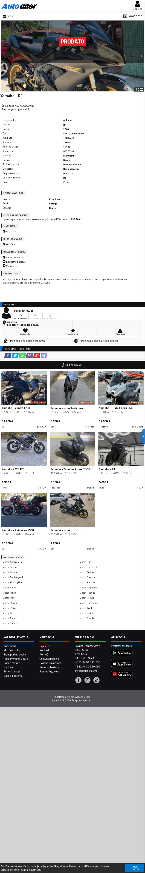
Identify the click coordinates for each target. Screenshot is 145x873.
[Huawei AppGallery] (121, 674)
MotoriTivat (86, 608)
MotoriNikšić (9, 592)
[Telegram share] (43, 355)
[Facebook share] (8, 355)
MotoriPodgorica (89, 603)
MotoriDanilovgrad (13, 577)
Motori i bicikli (12, 650)
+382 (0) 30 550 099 (87, 666)
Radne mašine (12, 663)
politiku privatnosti (30, 870)
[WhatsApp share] (22, 355)
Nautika (8, 667)
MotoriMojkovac (88, 587)
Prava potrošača (49, 667)
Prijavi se (44, 646)
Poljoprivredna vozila (16, 659)
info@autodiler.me (86, 671)
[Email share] (37, 355)
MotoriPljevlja (87, 598)
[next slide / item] (141, 56)
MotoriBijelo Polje (89, 567)
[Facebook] (78, 680)
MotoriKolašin (87, 582)
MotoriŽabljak (10, 623)
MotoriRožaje (10, 608)
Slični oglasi (74, 365)
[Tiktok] (96, 680)
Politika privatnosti (50, 663)
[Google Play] (121, 653)
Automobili (10, 646)
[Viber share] (30, 355)
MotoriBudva (10, 572)
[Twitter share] (15, 355)
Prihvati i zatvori (135, 868)
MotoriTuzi (8, 613)
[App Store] (121, 664)
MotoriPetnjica (87, 592)
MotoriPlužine (10, 603)
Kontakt (44, 650)
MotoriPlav (8, 598)
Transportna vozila (15, 654)
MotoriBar (85, 562)
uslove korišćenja (10, 870)
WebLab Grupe (83, 697)
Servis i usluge (12, 671)
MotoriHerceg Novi (13, 582)
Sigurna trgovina (49, 671)
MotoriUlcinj (86, 613)
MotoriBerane (10, 567)
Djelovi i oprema (13, 675)
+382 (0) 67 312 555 (87, 662)
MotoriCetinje (87, 572)
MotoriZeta (9, 618)
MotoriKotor (9, 587)
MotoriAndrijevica (12, 562)
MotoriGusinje (87, 577)
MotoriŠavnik (87, 618)
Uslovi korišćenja (49, 659)
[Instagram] (87, 680)
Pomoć (43, 654)
